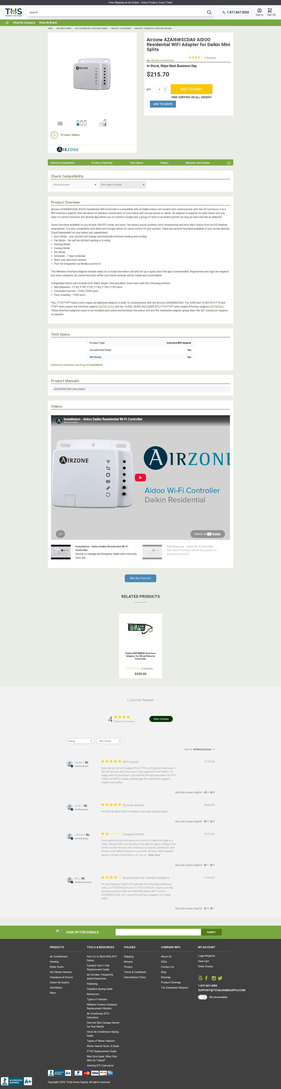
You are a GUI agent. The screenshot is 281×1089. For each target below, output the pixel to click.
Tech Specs (136, 162)
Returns (128, 961)
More (53, 992)
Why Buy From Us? (140, 578)
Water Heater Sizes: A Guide (103, 1046)
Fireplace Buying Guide (100, 989)
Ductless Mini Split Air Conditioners (91, 28)
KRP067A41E (106, 306)
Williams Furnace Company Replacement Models (102, 1006)
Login (201, 955)
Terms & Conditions (135, 972)
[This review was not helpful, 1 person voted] (211, 908)
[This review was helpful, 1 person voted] (205, 865)
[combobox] (80, 741)
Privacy (128, 966)
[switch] (202, 997)
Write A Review (161, 718)
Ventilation (56, 987)
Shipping (129, 956)
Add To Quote (163, 104)
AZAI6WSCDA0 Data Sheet (69, 389)
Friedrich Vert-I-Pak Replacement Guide (98, 967)
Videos (164, 162)
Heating (54, 961)
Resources (93, 994)
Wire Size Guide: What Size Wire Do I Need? (102, 1058)
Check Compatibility (62, 162)
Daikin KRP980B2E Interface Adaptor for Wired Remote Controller (140, 656)
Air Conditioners (63, 28)
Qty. (149, 89)
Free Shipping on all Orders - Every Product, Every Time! (141, 2)
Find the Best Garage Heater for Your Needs (103, 1024)
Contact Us (167, 966)
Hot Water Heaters (61, 972)
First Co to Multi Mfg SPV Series (102, 958)
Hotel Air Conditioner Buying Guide (103, 1033)
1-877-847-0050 (207, 985)
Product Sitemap (171, 982)
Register (210, 955)
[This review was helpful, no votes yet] (205, 792)
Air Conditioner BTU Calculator (98, 1015)
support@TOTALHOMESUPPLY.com (221, 990)
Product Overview (102, 162)
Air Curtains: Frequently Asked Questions (100, 976)
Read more (154, 854)
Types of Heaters (97, 999)
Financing (92, 983)
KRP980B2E (217, 306)
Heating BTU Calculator (100, 1065)
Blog (163, 972)
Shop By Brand (48, 22)
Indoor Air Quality (59, 982)
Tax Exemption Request (174, 987)
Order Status (205, 966)
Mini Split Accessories (121, 28)
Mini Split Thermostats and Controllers (153, 28)
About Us (166, 956)
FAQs (164, 961)
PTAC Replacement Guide (102, 1051)
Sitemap (166, 977)
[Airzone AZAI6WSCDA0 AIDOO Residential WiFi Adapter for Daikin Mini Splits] (92, 74)
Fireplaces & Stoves (61, 977)
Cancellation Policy (135, 977)
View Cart (203, 961)
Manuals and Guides (198, 162)
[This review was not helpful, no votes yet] (211, 792)
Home (50, 28)
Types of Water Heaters (101, 1040)
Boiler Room (57, 966)
